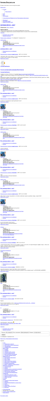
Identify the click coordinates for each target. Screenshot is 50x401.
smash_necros (3, 40)
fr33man (2, 227)
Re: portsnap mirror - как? (7, 93)
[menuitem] (8, 11)
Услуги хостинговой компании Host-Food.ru (12, 69)
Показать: (3, 332)
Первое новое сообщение (5, 37)
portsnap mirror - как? (7, 25)
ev (0, 307)
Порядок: (32, 332)
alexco (8, 27)
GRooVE (11, 27)
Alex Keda (2, 109)
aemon (1, 251)
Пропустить (2, 7)
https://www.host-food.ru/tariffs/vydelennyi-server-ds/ (10, 79)
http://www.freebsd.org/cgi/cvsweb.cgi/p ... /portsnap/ (24, 302)
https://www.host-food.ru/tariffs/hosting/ (26, 74)
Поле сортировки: (17, 332)
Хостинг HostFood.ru (5, 66)
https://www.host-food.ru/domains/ (24, 80)
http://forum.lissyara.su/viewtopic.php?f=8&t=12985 (10, 323)
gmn (1, 283)
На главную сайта (4, 395)
